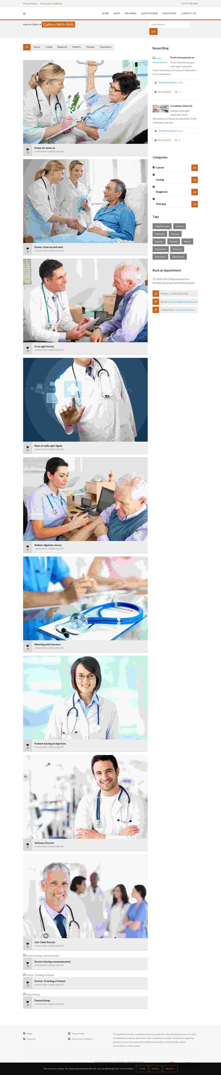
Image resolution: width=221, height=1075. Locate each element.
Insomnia (31, 1039)
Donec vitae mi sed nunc (48, 246)
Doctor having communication (52, 961)
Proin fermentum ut (182, 57)
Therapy (90, 46)
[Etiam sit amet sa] (26, 102)
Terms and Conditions (82, 1039)
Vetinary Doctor (44, 842)
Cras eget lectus (44, 346)
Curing (48, 46)
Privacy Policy (78, 1033)
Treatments (105, 46)
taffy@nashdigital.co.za (170, 82)
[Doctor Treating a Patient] (26, 975)
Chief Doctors (162, 226)
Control (179, 226)
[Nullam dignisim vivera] (26, 499)
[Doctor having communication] (26, 955)
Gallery (35, 24)
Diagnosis (62, 46)
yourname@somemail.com (183, 301)
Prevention (160, 249)
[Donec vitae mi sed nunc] (26, 201)
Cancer (36, 46)
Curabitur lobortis (181, 105)
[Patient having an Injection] (26, 697)
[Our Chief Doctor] (26, 896)
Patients (76, 46)
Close (142, 1068)
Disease (175, 233)
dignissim (160, 233)
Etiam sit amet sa (44, 147)
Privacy (170, 1068)
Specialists (160, 256)
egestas (159, 241)
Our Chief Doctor (44, 942)
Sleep (29, 1033)
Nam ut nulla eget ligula (48, 445)
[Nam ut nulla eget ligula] (26, 399)
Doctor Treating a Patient (49, 980)
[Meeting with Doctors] (26, 598)
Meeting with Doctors (47, 644)
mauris (187, 241)
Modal (155, 1068)
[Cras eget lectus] (26, 300)
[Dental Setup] (26, 994)
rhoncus (177, 249)
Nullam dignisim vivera (47, 544)
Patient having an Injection (50, 743)
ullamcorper (178, 256)
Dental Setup (42, 1000)
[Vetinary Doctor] (26, 797)
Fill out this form (185, 309)
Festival (173, 241)
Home (26, 24)
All (27, 46)
